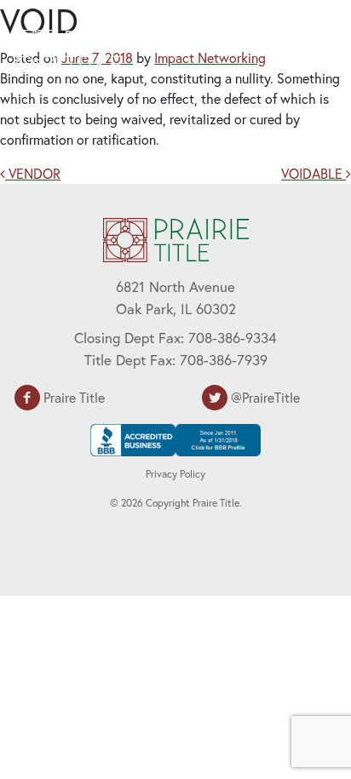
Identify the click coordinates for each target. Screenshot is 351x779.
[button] (296, 49)
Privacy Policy (175, 473)
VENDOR (32, 173)
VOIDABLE (313, 173)
